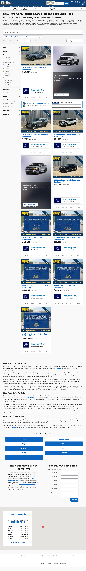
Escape (64, 444)
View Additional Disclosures (60, 563)
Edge (24, 444)
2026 (6, 37)
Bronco (24, 439)
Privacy (49, 563)
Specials (62, 9)
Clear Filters (34, 41)
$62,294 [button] (61, 290)
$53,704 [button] (29, 139)
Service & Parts (52, 9)
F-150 (24, 453)
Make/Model (55, 102)
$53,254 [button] (29, 338)
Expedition (24, 448)
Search (66, 3)
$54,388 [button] (61, 139)
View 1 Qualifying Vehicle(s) (62, 95)
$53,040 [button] (61, 184)
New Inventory (14, 9)
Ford (27, 41)
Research (33, 9)
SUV (11, 37)
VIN (62, 102)
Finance (43, 9)
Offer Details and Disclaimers (61, 97)
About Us (71, 9)
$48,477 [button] (29, 242)
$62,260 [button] (61, 242)
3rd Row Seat (19, 37)
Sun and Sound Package (33, 37)
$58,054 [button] (29, 290)
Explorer (19, 41)
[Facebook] (83, 4)
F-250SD (63, 453)
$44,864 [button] (29, 72)
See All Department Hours (18, 542)
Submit (74, 499)
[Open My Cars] (84, 6)
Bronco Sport (64, 439)
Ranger (24, 457)
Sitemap (42, 563)
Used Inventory (24, 9)
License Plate (68, 102)
